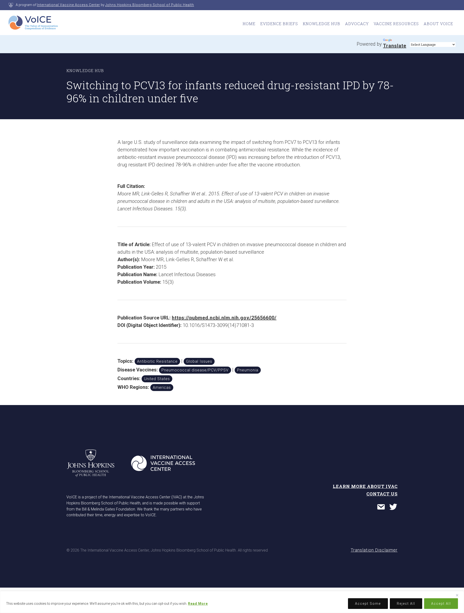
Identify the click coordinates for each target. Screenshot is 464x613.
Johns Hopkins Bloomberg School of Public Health (149, 5)
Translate (394, 46)
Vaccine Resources (396, 23)
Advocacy (357, 23)
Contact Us (382, 494)
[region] (232, 602)
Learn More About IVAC (365, 486)
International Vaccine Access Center (68, 5)
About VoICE (438, 23)
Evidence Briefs (279, 23)
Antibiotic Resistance (157, 361)
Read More (198, 604)
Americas (162, 387)
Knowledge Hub (321, 23)
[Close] (459, 595)
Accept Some (368, 604)
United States (157, 379)
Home (249, 23)
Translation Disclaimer (374, 550)
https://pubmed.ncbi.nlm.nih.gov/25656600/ (224, 318)
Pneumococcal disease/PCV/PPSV (195, 370)
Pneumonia (247, 370)
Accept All (441, 604)
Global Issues (199, 361)
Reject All (406, 604)
